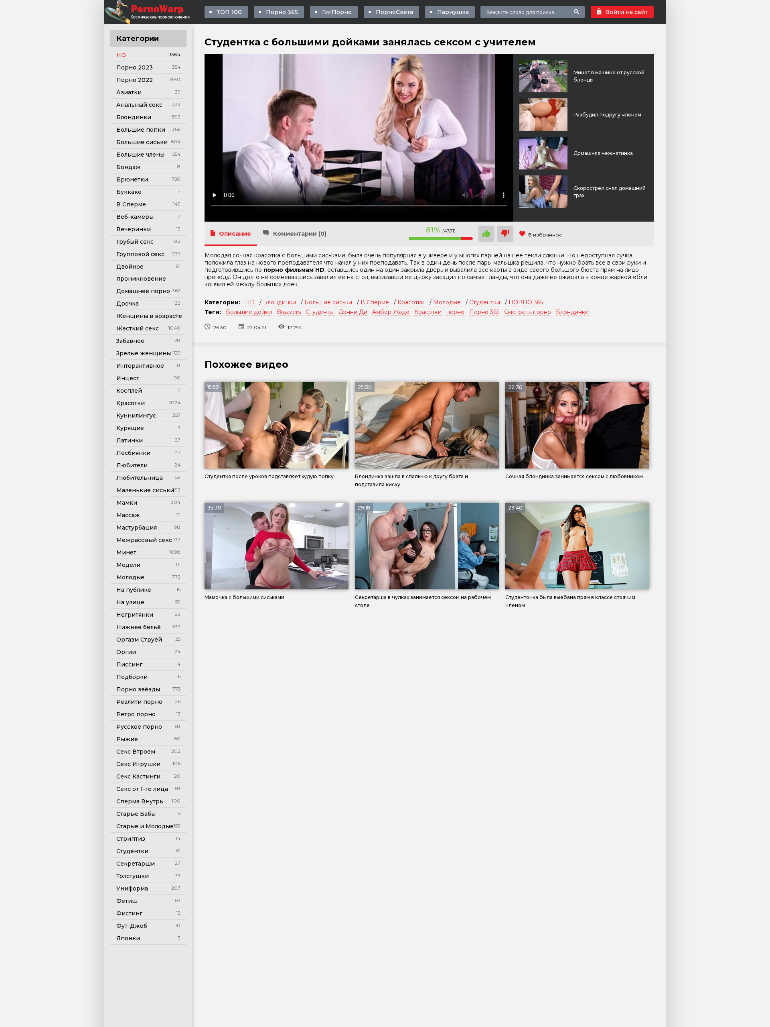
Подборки (132, 677)
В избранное (545, 235)
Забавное (130, 340)
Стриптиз (130, 838)
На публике (133, 589)
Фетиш (127, 901)
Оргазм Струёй (139, 639)
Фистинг (129, 913)
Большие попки (140, 129)
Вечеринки (133, 229)
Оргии (126, 652)
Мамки (126, 502)
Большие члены (140, 154)
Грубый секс (135, 241)
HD (121, 55)
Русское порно (139, 726)
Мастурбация (136, 527)
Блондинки (133, 117)
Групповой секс (140, 254)
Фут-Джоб (131, 925)
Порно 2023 (134, 67)
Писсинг (129, 664)
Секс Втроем (135, 751)
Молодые (130, 577)
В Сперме (131, 204)
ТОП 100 (229, 12)
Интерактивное (140, 365)
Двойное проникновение (141, 272)
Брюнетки (132, 179)
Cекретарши (135, 863)
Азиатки (129, 92)
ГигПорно (337, 12)
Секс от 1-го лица (142, 789)
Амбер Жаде (390, 312)
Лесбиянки (133, 452)
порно (455, 312)
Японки (128, 938)
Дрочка (127, 303)
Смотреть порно (527, 312)
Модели (128, 565)
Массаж (128, 515)
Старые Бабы (136, 813)
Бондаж (128, 167)
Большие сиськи (142, 142)
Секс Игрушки (138, 764)
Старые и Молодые (145, 826)
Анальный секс (139, 104)
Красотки (130, 403)
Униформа (132, 888)
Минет (126, 552)
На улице (130, 602)
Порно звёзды (138, 689)
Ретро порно (136, 714)
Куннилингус (136, 415)
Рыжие (127, 739)
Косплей (129, 390)
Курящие (130, 428)
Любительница (139, 477)
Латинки (129, 440)
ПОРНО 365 (526, 302)
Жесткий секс (137, 328)
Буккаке (129, 192)
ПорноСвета (394, 12)
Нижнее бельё (138, 627)
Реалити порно (139, 701)
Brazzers (289, 312)
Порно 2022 (134, 80)
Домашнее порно (143, 291)
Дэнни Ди (352, 312)
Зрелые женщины (143, 353)
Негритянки (134, 614)
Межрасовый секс (144, 540)
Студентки (132, 851)
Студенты (320, 312)
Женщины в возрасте (149, 316)
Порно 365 (282, 12)
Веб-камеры (135, 216)
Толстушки (132, 876)
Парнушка (453, 12)
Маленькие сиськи (145, 490)
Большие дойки (249, 312)
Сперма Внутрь (139, 801)
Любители (132, 465)
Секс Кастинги (138, 776)
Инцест (127, 378)
